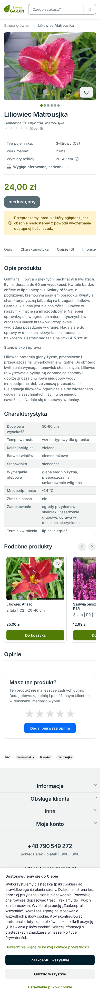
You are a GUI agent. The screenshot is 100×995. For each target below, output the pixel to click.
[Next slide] (92, 547)
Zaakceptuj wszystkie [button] (50, 960)
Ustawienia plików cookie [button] (50, 987)
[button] (23, 128)
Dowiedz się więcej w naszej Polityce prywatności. (47, 947)
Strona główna (16, 25)
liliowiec (45, 757)
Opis (8, 249)
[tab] (41, 105)
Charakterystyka (35, 249)
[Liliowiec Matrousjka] (14, 9)
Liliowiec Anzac (19, 604)
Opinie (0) (65, 249)
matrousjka (65, 757)
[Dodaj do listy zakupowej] (86, 92)
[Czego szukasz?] (90, 9)
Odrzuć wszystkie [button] (50, 974)
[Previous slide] (82, 547)
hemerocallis (25, 757)
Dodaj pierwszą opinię (50, 728)
